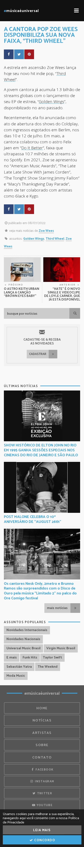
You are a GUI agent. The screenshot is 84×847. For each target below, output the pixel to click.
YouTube (44, 805)
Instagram (44, 781)
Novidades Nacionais (23, 639)
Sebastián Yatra (19, 667)
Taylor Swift (52, 657)
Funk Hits (30, 657)
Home (42, 708)
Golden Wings (51, 101)
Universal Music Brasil (23, 648)
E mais (11, 657)
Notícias (42, 720)
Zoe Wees (46, 230)
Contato (42, 757)
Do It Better (32, 147)
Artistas (42, 733)
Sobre (42, 745)
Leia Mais (42, 830)
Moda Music (15, 676)
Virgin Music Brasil (60, 648)
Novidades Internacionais (26, 630)
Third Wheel (55, 238)
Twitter (44, 793)
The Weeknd (48, 667)
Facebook (44, 769)
